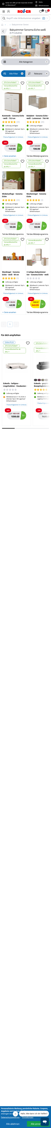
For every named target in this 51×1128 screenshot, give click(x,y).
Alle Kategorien (26, 62)
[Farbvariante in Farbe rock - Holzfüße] (46, 380)
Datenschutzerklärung (10, 1117)
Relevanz (38, 74)
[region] (25, 384)
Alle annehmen (38, 1124)
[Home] (24, 11)
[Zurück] (4, 31)
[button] (8, 11)
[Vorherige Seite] (3, 324)
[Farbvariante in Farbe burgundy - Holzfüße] (39, 380)
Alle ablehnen (12, 1124)
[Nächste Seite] (16, 324)
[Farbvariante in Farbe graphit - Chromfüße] (35, 380)
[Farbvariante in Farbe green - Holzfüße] (42, 380)
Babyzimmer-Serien (20, 25)
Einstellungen (27, 1117)
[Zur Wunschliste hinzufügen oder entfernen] (22, 85)
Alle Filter (13, 74)
